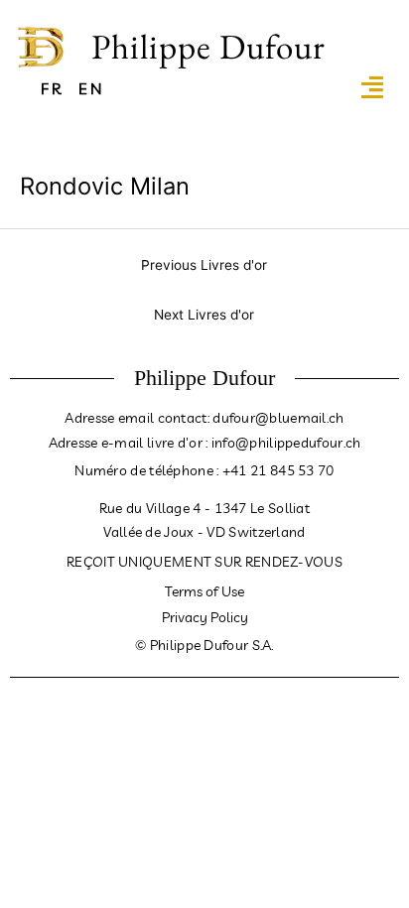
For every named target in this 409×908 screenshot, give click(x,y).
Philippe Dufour (208, 46)
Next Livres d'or (204, 315)
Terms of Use (204, 591)
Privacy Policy (205, 617)
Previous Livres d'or (204, 265)
